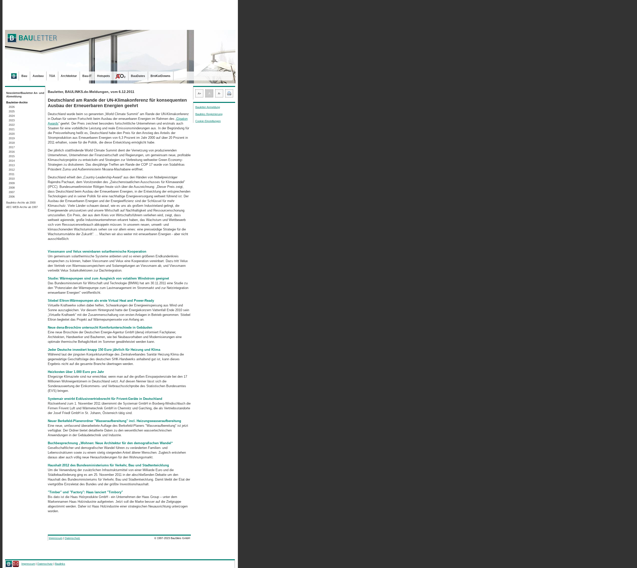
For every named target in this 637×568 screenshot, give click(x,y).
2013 (12, 165)
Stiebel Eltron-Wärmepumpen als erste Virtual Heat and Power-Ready (101, 300)
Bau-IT (87, 76)
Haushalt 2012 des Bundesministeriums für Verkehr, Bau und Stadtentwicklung (108, 465)
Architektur (69, 76)
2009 (12, 183)
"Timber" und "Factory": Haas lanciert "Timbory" (85, 492)
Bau (24, 76)
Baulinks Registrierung (208, 114)
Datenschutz (72, 538)
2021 (12, 129)
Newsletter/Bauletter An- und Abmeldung (25, 94)
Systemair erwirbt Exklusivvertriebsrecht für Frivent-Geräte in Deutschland (105, 399)
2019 (12, 138)
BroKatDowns (160, 76)
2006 (12, 196)
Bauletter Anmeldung (207, 107)
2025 (12, 111)
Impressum (55, 538)
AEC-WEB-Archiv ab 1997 (22, 207)
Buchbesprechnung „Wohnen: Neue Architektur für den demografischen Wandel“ (110, 443)
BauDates (138, 76)
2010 (12, 178)
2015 (12, 156)
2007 (12, 192)
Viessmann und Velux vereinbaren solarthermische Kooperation (97, 251)
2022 (12, 124)
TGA (52, 76)
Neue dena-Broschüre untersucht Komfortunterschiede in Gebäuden (100, 327)
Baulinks (60, 563)
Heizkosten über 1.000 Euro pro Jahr (76, 372)
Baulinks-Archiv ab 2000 (21, 202)
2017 (12, 147)
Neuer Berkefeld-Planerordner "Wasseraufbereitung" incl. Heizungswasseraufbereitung (114, 421)
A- (219, 93)
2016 (12, 151)
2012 (12, 169)
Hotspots (103, 76)
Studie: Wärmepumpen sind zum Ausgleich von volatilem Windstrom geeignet (108, 278)
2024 (12, 115)
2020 (12, 133)
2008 (12, 187)
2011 (11, 174)
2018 (12, 142)
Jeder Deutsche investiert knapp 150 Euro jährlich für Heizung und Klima (104, 350)
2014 (12, 160)
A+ (199, 93)
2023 (12, 120)
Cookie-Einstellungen (208, 121)
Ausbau (38, 76)
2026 (12, 106)
